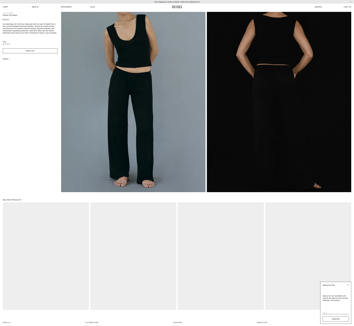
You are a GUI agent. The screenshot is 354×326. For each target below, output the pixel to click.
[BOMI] (177, 7)
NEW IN (35, 7)
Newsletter (262, 322)
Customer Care (91, 322)
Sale (92, 7)
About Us (6, 322)
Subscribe (336, 319)
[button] (308, 7)
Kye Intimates (8, 13)
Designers (66, 7)
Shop (5, 7)
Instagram (177, 322)
